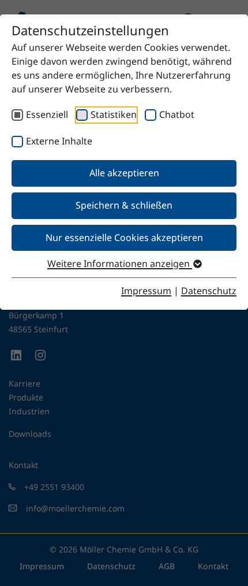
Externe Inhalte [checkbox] (59, 141)
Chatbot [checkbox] (176, 114)
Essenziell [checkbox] (47, 114)
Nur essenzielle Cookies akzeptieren (124, 237)
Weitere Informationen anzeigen (119, 263)
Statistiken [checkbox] (114, 114)
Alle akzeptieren (124, 172)
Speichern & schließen (124, 205)
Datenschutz (208, 290)
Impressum (146, 290)
